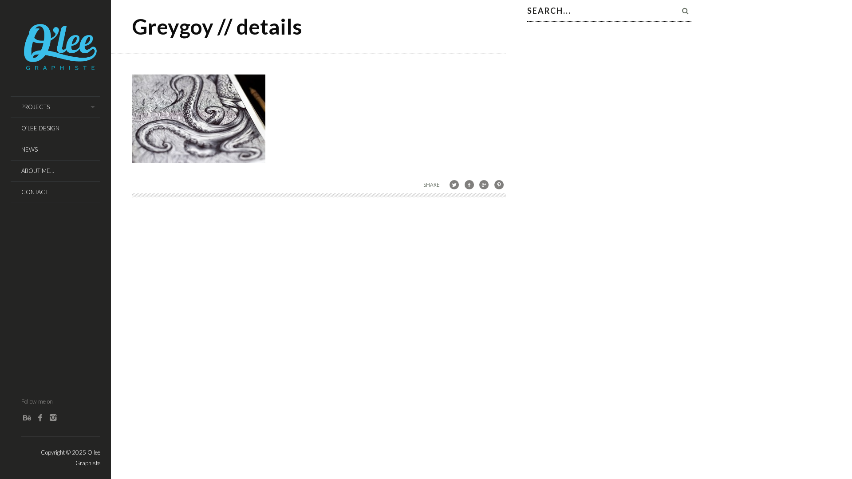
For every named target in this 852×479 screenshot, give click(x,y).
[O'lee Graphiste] (60, 67)
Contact (34, 192)
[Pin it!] (499, 184)
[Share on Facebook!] (469, 184)
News (29, 149)
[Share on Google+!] (484, 184)
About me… (37, 170)
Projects (35, 106)
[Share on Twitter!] (454, 184)
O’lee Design (40, 128)
